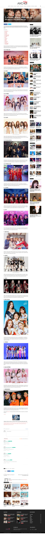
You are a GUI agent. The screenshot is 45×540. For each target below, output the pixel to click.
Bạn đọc (31, 518)
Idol (8, 468)
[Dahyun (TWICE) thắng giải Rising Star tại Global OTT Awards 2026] (35, 197)
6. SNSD (5, 39)
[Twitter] (36, 529)
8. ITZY (5, 37)
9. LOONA (5, 36)
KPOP (10, 468)
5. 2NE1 (5, 40)
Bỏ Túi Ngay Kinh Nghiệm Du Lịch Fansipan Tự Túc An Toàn (9, 475)
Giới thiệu (22, 532)
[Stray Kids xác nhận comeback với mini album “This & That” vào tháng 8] (5, 515)
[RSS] (34, 529)
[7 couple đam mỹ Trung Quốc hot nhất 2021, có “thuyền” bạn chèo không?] (38, 166)
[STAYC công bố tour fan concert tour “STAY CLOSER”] (31, 98)
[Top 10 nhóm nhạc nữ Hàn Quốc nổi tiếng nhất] (16, 494)
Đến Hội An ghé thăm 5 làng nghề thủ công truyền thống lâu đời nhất (23, 475)
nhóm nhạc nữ (13, 468)
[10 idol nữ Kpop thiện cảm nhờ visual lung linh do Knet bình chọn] (32, 153)
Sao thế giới (35, 74)
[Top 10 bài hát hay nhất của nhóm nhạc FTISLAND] (7, 486)
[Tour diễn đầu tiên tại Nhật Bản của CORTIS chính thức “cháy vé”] (35, 30)
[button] (40, 6)
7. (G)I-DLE (5, 38)
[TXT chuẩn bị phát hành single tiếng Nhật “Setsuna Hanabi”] (31, 103)
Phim (30, 515)
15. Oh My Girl (6, 31)
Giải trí (4, 504)
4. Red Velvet (6, 41)
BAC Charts (35, 532)
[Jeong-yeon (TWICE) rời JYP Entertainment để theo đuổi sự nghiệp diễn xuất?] (35, 184)
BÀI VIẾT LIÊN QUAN (6, 482)
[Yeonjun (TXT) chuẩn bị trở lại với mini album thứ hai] (5, 518)
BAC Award (38, 532)
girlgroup (6, 468)
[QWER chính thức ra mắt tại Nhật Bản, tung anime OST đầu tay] (31, 112)
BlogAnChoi (8, 411)
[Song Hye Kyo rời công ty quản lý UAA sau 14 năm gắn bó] (31, 116)
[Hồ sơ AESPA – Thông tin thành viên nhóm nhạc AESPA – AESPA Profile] (38, 160)
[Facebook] (30, 529)
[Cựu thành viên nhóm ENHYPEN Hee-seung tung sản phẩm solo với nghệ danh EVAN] (35, 210)
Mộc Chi (10, 478)
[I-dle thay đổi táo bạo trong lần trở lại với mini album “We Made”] (31, 94)
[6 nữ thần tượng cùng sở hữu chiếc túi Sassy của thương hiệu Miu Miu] (38, 173)
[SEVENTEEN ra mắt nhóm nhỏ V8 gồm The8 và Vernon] (5, 522)
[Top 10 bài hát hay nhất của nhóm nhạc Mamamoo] (16, 486)
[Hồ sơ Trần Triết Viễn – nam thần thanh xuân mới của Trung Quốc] (38, 153)
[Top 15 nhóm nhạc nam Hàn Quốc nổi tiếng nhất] (24, 494)
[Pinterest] (32, 529)
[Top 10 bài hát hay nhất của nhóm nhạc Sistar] (7, 502)
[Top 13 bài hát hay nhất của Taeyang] (7, 494)
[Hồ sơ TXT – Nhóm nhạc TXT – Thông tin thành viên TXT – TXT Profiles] (31, 87)
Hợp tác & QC (32, 532)
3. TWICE (5, 42)
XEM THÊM (10, 482)
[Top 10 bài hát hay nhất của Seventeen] (24, 486)
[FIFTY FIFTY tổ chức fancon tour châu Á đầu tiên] (35, 42)
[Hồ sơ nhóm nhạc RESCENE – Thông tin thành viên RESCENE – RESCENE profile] (31, 81)
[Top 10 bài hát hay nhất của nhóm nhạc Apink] (16, 502)
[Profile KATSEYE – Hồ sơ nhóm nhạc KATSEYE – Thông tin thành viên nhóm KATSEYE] (36, 68)
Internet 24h (31, 521)
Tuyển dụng (29, 532)
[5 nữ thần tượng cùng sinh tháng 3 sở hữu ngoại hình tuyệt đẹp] (32, 173)
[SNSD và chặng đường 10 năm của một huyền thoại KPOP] (32, 137)
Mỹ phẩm (31, 516)
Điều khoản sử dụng (26, 532)
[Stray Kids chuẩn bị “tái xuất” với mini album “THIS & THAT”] (35, 54)
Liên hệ (40, 532)
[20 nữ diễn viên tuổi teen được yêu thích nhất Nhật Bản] (31, 74)
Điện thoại (31, 519)
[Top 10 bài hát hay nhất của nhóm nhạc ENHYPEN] (24, 502)
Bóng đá (31, 520)
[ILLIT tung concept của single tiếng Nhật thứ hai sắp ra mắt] (31, 107)
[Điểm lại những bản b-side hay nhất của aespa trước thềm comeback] (32, 131)
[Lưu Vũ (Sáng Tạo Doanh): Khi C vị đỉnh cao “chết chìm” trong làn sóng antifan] (32, 160)
